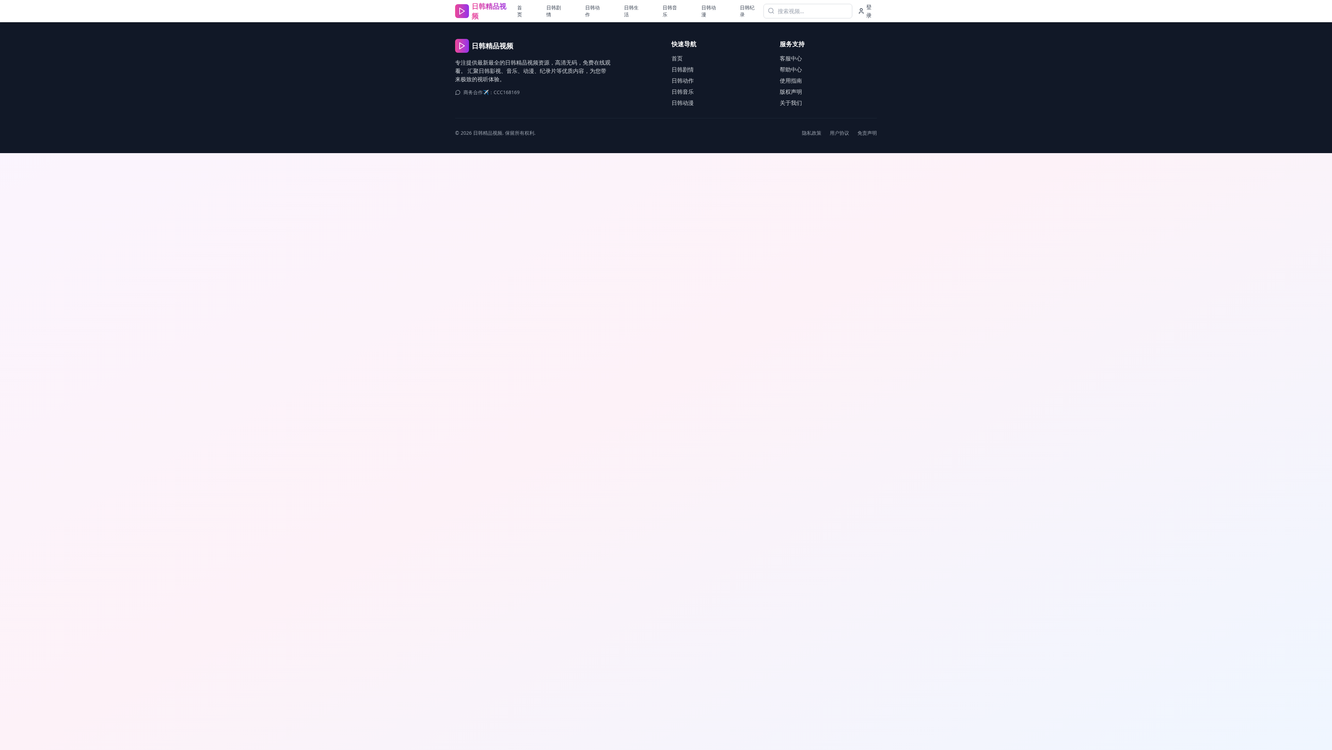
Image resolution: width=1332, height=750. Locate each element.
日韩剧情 (553, 11)
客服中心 (791, 58)
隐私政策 (811, 133)
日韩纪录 (747, 11)
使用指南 (791, 80)
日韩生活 (631, 11)
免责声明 (867, 133)
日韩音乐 (670, 11)
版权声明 (791, 91)
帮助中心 (791, 69)
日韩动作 (592, 11)
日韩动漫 (708, 11)
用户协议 (839, 133)
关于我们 (791, 103)
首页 (519, 11)
